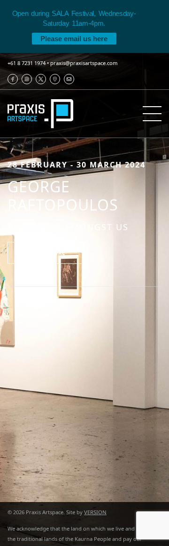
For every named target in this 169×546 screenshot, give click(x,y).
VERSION (95, 512)
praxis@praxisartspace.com (83, 62)
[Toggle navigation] (152, 113)
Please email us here (74, 39)
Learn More (46, 252)
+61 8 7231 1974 (27, 62)
